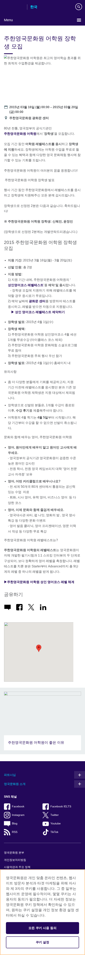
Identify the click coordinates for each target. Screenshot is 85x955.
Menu (8, 20)
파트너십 (10, 774)
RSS (14, 832)
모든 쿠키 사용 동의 (42, 928)
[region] (42, 912)
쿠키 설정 (42, 942)
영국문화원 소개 (15, 784)
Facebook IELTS (60, 806)
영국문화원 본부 (14, 852)
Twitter (54, 815)
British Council (14, 7)
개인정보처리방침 (15, 859)
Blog (14, 823)
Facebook (18, 806)
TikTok (54, 832)
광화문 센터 (37, 301)
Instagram (18, 815)
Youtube (55, 823)
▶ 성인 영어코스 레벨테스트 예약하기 (38, 312)
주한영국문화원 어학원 (20, 133)
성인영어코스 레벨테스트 (25, 285)
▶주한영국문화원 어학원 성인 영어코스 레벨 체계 (39, 582)
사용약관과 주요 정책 (17, 867)
